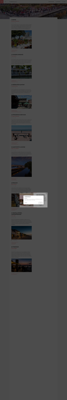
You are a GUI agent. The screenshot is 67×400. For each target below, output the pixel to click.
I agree (41, 202)
